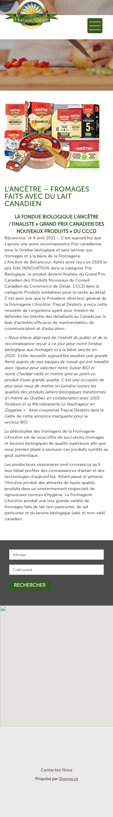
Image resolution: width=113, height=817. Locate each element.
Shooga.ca (68, 779)
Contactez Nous (56, 770)
